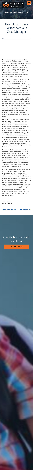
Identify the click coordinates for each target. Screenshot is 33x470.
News (11, 203)
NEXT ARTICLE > (25, 210)
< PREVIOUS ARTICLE (9, 210)
